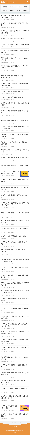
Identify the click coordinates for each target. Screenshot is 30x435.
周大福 (25, 10)
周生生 (5, 10)
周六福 (11, 2)
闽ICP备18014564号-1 (19, 430)
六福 (25, 7)
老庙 (11, 7)
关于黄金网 (14, 426)
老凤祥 (11, 10)
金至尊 (18, 7)
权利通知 (15, 433)
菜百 (18, 10)
